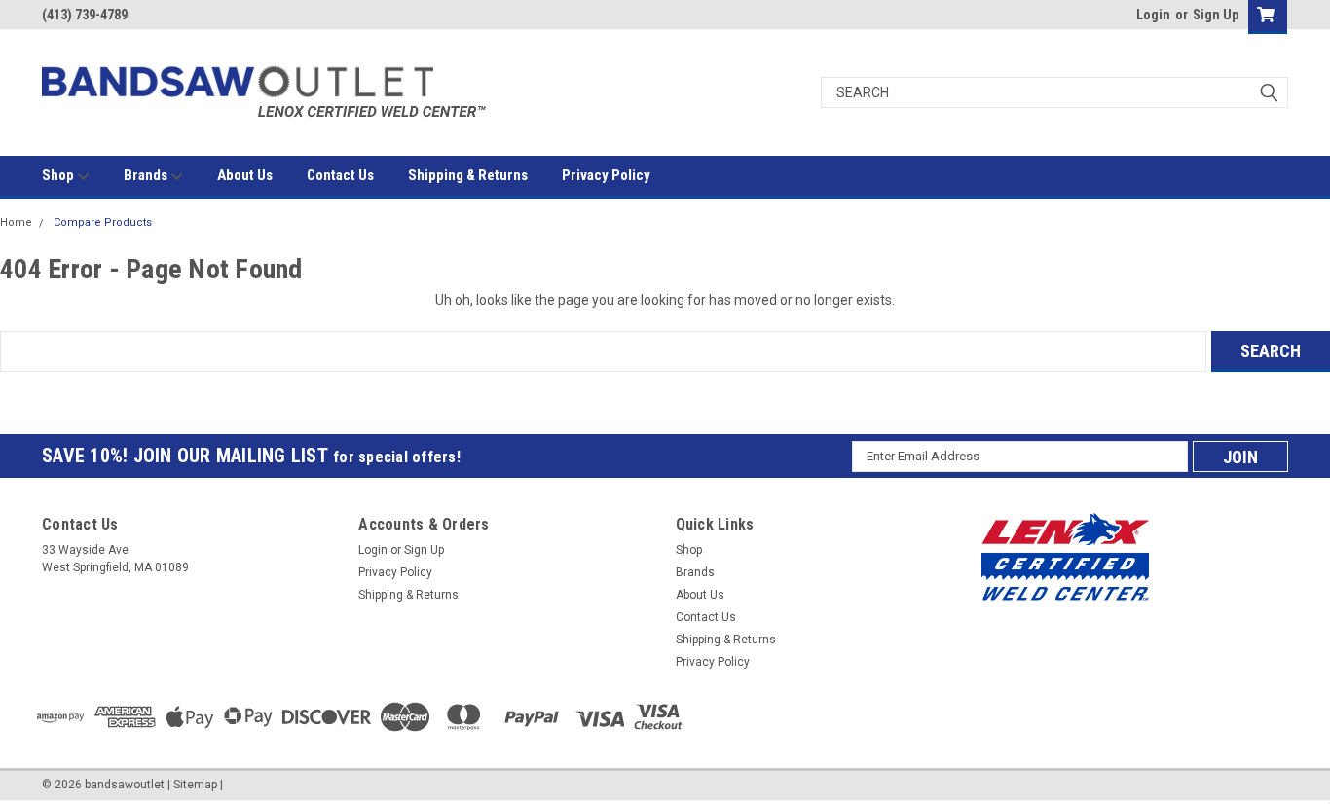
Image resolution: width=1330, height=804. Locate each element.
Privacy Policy (606, 175)
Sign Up (1215, 14)
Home (16, 222)
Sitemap (195, 784)
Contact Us (340, 175)
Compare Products (103, 222)
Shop (59, 175)
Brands (147, 175)
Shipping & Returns (468, 175)
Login (1153, 14)
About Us (245, 175)
